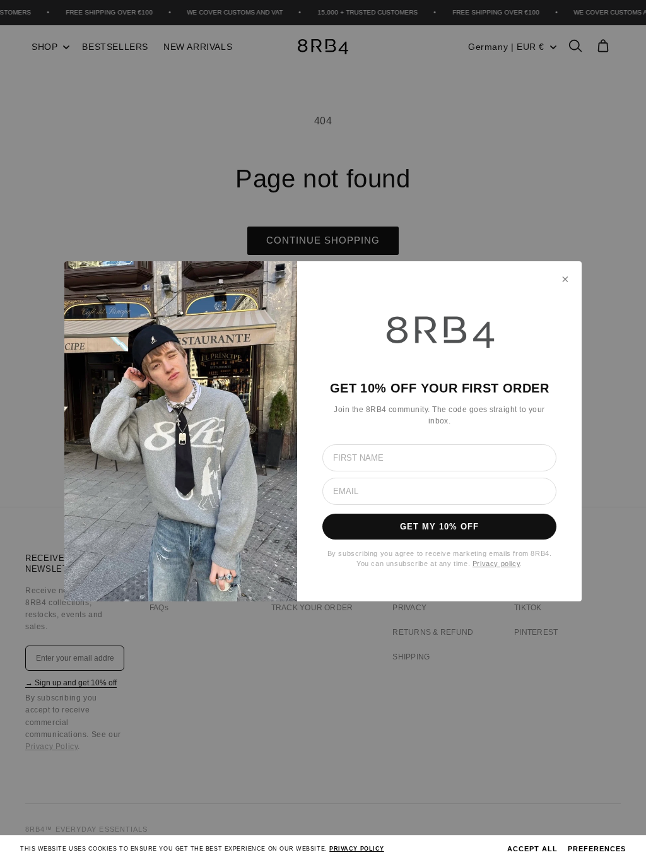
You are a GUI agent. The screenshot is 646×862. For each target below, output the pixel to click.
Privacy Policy (356, 849)
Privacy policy (496, 563)
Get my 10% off (439, 526)
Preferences (597, 849)
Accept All (532, 849)
